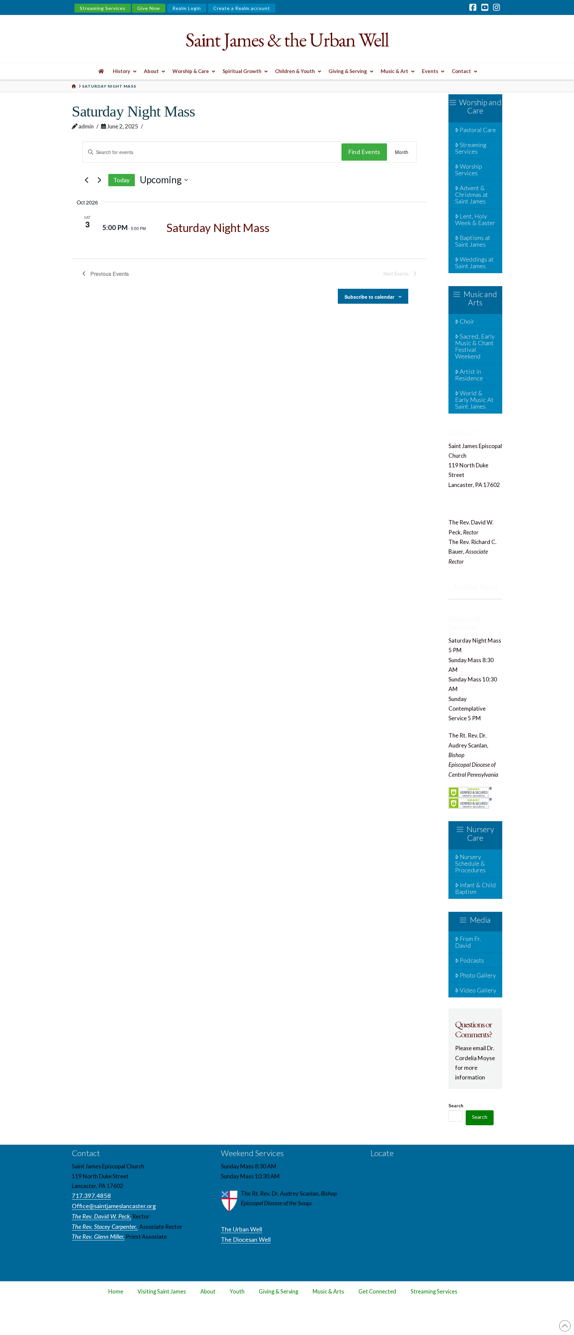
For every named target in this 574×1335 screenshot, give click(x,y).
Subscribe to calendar (369, 296)
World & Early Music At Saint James (474, 399)
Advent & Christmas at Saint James (471, 194)
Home (115, 1291)
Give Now (148, 8)
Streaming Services (103, 8)
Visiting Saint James (162, 1291)
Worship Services (468, 170)
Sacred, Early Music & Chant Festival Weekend (475, 346)
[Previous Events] (86, 180)
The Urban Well (241, 1229)
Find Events (364, 151)
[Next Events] (99, 180)
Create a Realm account (241, 8)
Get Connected (377, 1291)
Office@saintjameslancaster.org (490, 505)
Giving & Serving (278, 1291)
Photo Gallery (478, 975)
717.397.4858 (468, 494)
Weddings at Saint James (474, 263)
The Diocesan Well (246, 1239)
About (208, 1291)
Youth (237, 1291)
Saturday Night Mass (217, 227)
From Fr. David (468, 942)
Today (121, 180)
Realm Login (186, 8)
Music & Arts (328, 1291)
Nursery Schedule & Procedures (470, 863)
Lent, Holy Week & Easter (475, 219)
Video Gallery (478, 990)
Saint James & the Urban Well (286, 39)
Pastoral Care (478, 129)
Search (455, 1105)
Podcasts (472, 960)
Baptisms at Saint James (473, 241)
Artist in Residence (469, 375)
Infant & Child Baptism (475, 888)
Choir (467, 321)
